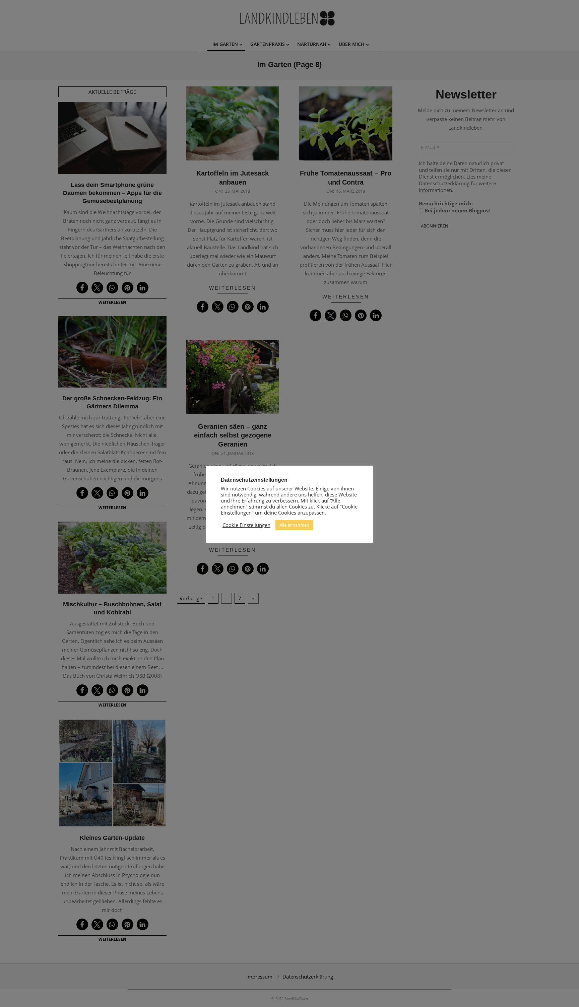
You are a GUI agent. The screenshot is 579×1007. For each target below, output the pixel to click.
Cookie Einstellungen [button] (246, 525)
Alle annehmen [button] (294, 525)
